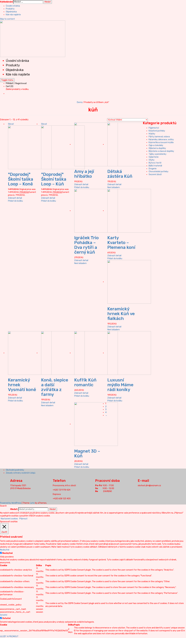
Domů (79, 102)
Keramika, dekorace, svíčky (161, 139)
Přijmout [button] (23, 518)
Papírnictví (154, 128)
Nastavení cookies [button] (9, 518)
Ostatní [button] (3, 615)
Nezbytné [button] (4, 550)
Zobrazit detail (15, 198)
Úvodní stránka (13, 6)
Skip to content (7, 19)
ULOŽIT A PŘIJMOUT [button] (9, 636)
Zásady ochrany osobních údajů (20, 473)
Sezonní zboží (155, 174)
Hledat (53, 509)
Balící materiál (155, 165)
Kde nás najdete (13, 14)
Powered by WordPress (10, 503)
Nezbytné (7, 553)
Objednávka (11, 11)
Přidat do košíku (15, 201)
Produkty (10, 9)
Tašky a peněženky (157, 154)
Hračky (152, 133)
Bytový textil (155, 163)
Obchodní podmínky (15, 470)
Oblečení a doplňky (157, 148)
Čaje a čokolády (156, 145)
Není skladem (113, 187)
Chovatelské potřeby (158, 171)
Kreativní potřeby (157, 131)
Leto (32, 503)
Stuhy (151, 160)
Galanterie (154, 157)
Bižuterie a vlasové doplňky (161, 151)
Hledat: (14, 509)
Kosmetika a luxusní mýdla (161, 142)
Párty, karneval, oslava (159, 136)
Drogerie (153, 168)
